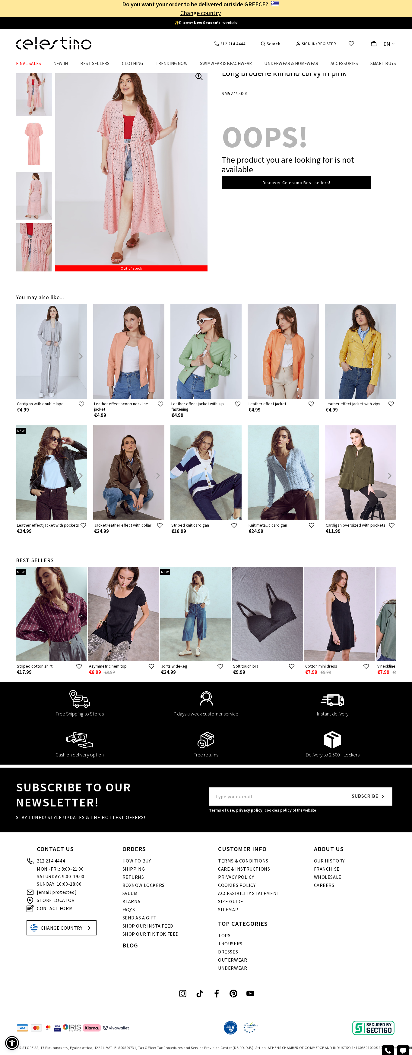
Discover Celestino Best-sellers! (296, 182)
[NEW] (51, 518)
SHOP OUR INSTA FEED (147, 926)
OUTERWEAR (232, 960)
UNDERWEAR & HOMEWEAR (291, 63)
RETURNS (133, 877)
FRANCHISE (327, 869)
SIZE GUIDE (230, 901)
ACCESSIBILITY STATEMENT (249, 893)
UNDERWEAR (232, 968)
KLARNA (131, 901)
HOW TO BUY (136, 861)
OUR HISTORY (329, 861)
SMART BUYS (383, 63)
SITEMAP (228, 909)
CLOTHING (132, 63)
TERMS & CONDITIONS (243, 861)
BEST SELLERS (94, 63)
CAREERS (324, 885)
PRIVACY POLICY (236, 877)
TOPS (224, 935)
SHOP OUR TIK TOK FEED (150, 934)
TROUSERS (230, 944)
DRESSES (228, 952)
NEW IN (60, 63)
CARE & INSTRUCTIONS (244, 869)
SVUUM (130, 893)
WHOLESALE (327, 877)
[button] (12, 1043)
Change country (200, 13)
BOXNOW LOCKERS (143, 885)
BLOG (130, 945)
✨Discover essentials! (206, 22)
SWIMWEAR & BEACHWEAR (226, 63)
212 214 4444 (51, 861)
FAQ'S (128, 909)
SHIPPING (133, 869)
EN (387, 44)
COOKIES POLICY (236, 885)
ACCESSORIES (344, 63)
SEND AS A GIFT (139, 918)
